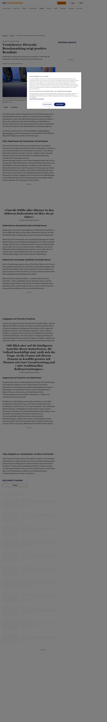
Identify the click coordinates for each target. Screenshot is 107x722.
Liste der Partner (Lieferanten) (36, 99)
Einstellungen (47, 104)
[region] (54, 90)
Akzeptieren (59, 104)
